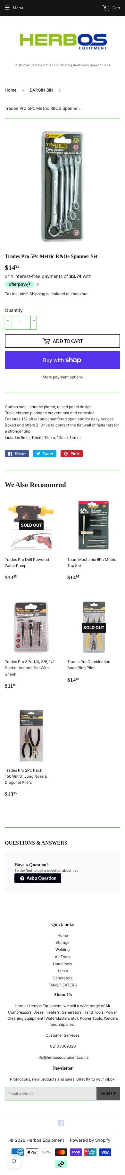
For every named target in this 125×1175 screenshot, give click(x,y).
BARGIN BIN (41, 90)
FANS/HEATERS (62, 985)
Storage (62, 942)
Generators (62, 978)
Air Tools (62, 956)
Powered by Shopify (90, 1140)
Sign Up (108, 1093)
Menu (18, 7)
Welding (62, 949)
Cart (116, 7)
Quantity (14, 310)
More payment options (63, 377)
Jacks (62, 970)
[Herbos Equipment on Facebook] (61, 1124)
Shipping (37, 293)
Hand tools (62, 963)
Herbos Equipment (45, 1140)
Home (11, 90)
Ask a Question (41, 878)
